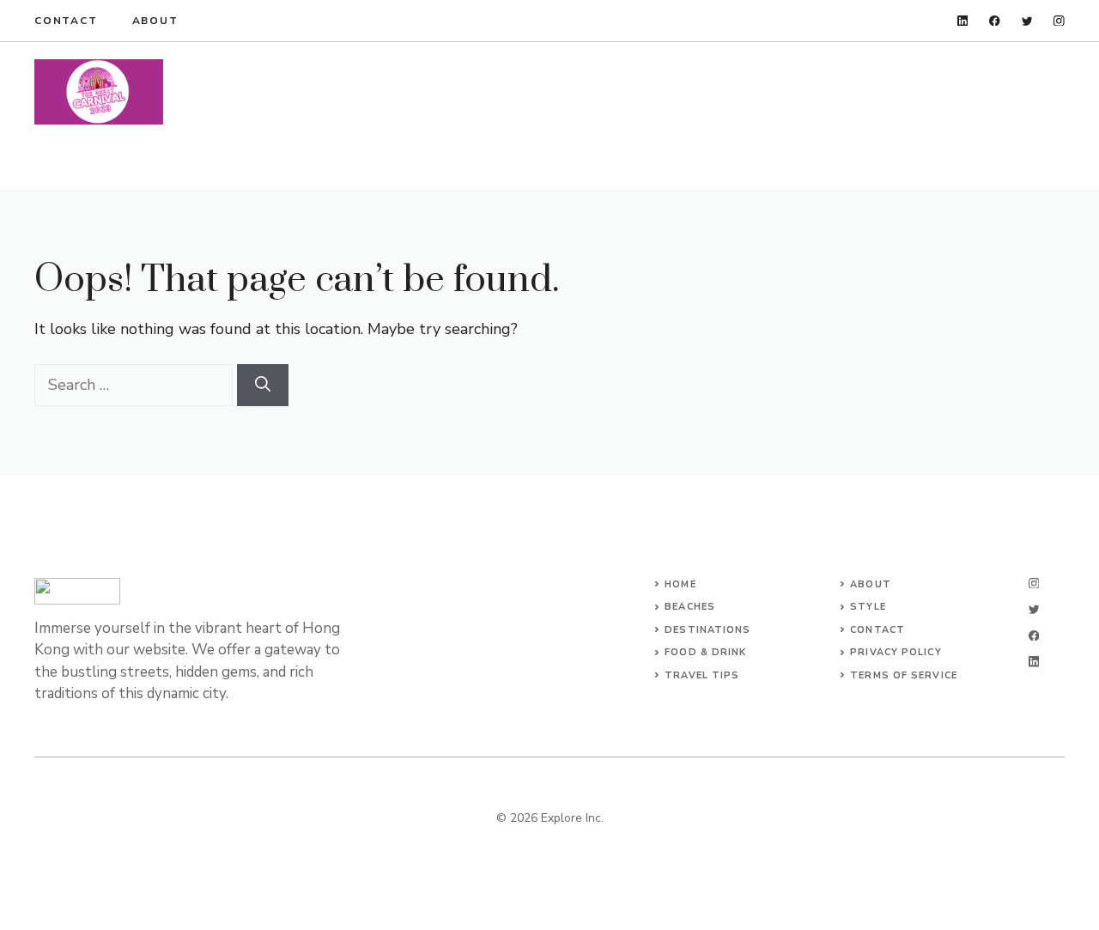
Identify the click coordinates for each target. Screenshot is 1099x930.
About (155, 20)
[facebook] (994, 21)
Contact (66, 20)
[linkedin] (962, 21)
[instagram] (1059, 21)
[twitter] (1027, 21)
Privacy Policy (895, 652)
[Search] (262, 385)
